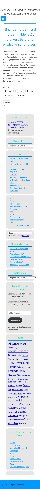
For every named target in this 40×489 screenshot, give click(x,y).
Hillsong (19, 386)
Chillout (25, 356)
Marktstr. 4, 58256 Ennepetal (19, 122)
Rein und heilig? (16, 262)
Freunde (13, 370)
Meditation (27, 393)
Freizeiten (26, 367)
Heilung (11, 385)
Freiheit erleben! (16, 185)
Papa (22, 404)
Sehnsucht (13, 415)
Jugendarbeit (15, 389)
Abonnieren (15, 320)
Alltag (12, 344)
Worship (13, 423)
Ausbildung (12, 347)
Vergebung (19, 419)
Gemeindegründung (16, 379)
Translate (25, 236)
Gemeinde (23, 375)
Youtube (22, 423)
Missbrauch (11, 397)
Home (12, 199)
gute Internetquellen (17, 382)
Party (28, 404)
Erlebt (11, 363)
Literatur (10, 393)
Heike (12, 214)
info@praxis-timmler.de (17, 127)
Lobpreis (17, 393)
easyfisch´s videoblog (18, 177)
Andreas (13, 212)
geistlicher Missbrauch (18, 206)
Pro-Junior (20, 407)
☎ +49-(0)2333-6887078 (18, 125)
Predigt (11, 408)
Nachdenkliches (18, 400)
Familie (12, 367)
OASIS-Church (15, 172)
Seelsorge (14, 209)
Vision (27, 419)
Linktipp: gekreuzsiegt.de (19, 225)
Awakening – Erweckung (19, 265)
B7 (19, 348)
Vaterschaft (11, 419)
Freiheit (20, 367)
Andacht (21, 343)
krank (26, 390)
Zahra (12, 222)
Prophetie (11, 412)
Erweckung (22, 362)
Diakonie (24, 359)
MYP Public (21, 396)
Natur (30, 401)
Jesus (26, 385)
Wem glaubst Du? (17, 254)
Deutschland (14, 359)
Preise (12, 201)
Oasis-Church (14, 404)
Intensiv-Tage (15, 204)
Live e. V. (13, 175)
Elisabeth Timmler (17, 169)
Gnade (27, 379)
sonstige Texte (24, 416)
